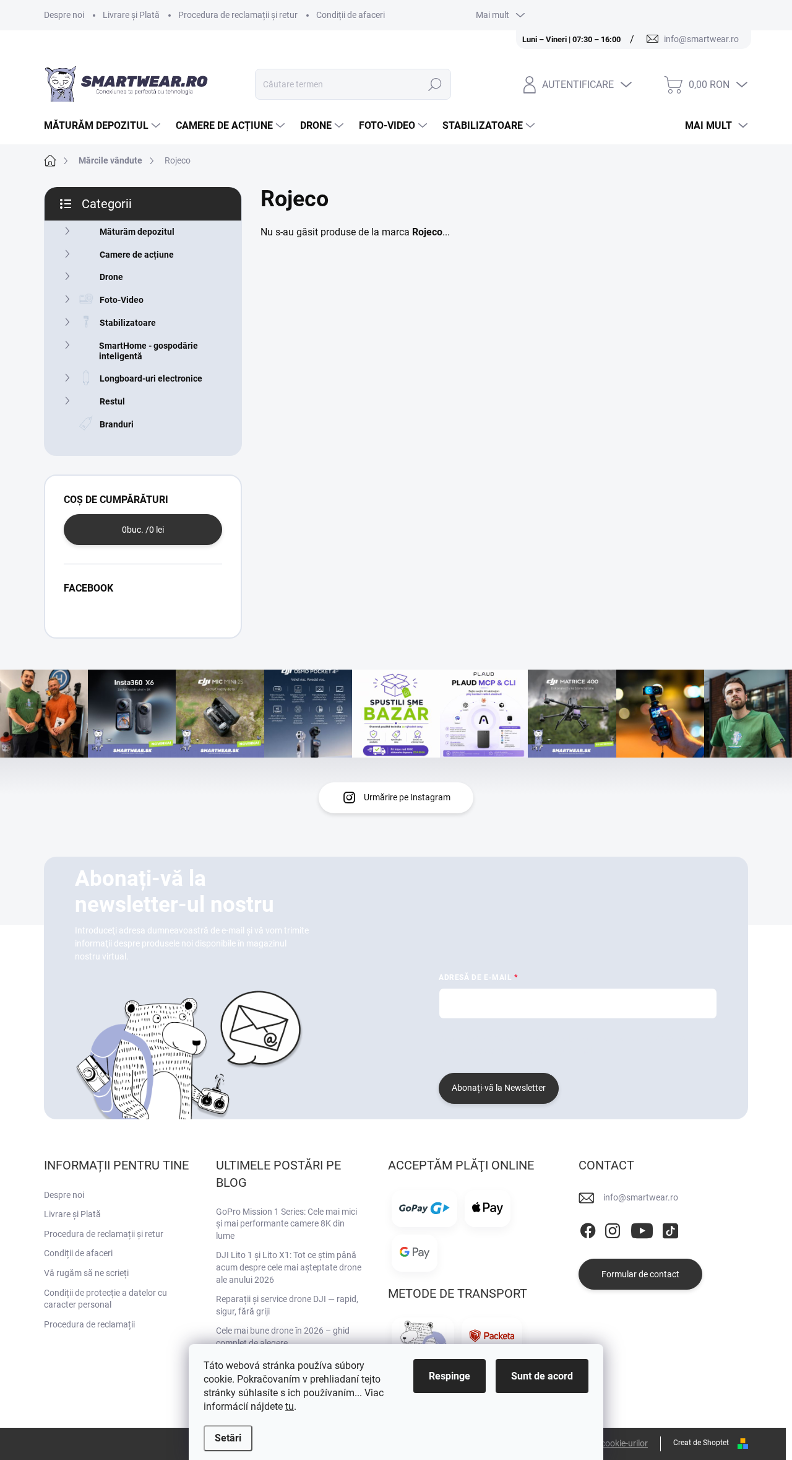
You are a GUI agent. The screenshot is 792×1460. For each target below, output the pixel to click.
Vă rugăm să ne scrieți (86, 1273)
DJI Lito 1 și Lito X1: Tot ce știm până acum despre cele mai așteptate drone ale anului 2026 (288, 1267)
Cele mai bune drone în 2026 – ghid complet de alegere (283, 1337)
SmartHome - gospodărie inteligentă (148, 351)
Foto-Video (122, 300)
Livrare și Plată (131, 15)
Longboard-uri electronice (151, 378)
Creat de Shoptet (701, 1442)
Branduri (117, 424)
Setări (228, 1438)
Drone (111, 277)
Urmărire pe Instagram (407, 797)
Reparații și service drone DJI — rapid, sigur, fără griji (287, 1305)
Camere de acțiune (137, 255)
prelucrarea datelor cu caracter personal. (517, 1051)
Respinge (449, 1376)
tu (289, 1406)
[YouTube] (642, 1228)
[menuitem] (103, 125)
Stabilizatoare (128, 323)
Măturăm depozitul (137, 232)
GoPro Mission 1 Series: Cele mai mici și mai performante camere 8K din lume (286, 1224)
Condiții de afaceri (350, 15)
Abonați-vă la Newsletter (499, 1088)
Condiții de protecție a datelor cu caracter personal (105, 1299)
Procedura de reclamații (89, 1324)
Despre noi (64, 15)
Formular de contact (640, 1274)
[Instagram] (612, 1228)
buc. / (143, 530)
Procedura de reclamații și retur (238, 15)
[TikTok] (670, 1228)
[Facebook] (588, 1228)
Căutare (435, 84)
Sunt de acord (542, 1376)
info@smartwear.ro (640, 1197)
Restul (112, 401)
